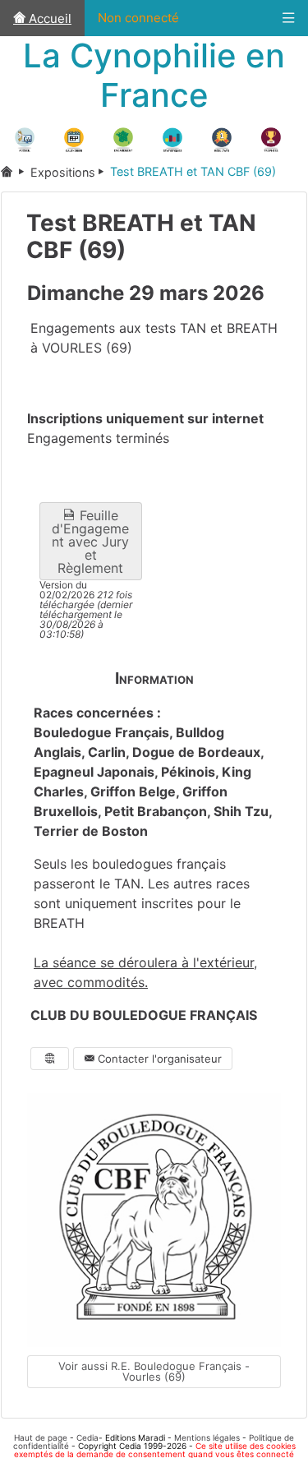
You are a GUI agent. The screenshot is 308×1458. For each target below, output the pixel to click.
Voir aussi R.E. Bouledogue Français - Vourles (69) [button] (154, 1371)
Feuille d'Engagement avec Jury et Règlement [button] (90, 541)
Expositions (62, 172)
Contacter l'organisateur (158, 1058)
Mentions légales (207, 1437)
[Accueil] (15, 172)
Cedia (87, 1437)
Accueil (48, 18)
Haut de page (40, 1437)
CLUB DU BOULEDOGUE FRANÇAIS (143, 1016)
